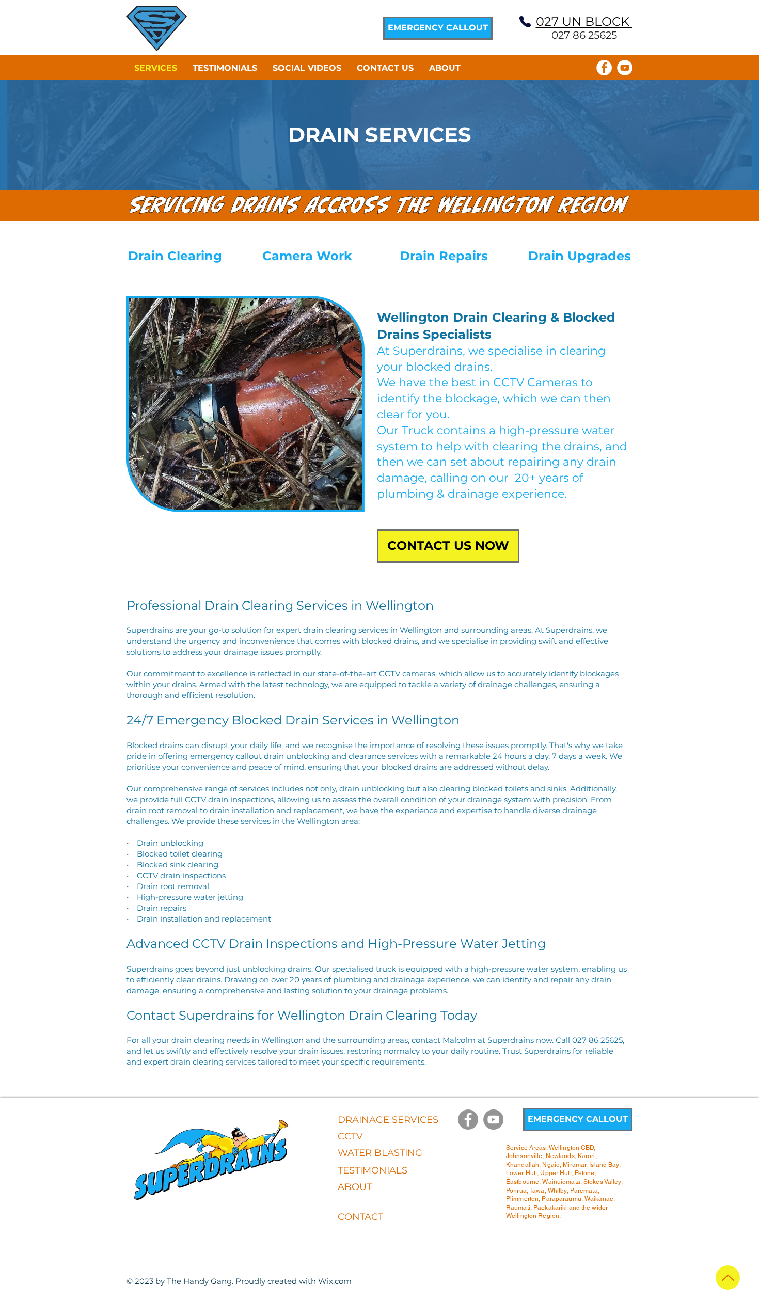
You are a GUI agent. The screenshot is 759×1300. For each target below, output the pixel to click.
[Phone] (525, 21)
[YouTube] (624, 67)
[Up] (728, 1277)
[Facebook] (604, 67)
